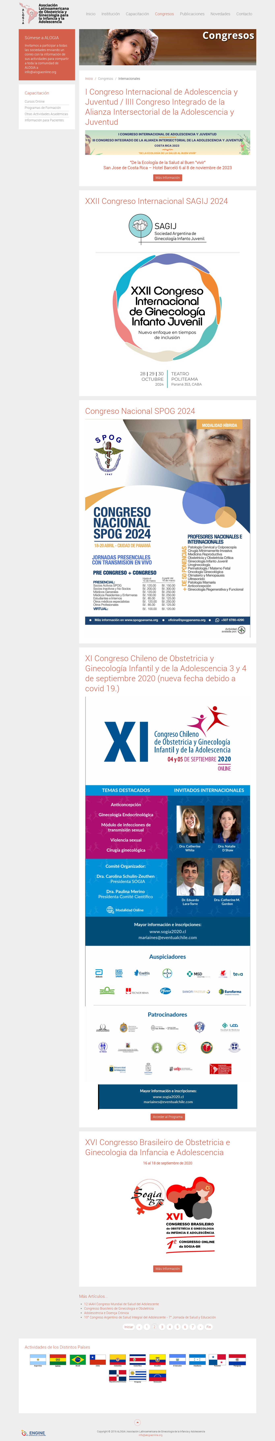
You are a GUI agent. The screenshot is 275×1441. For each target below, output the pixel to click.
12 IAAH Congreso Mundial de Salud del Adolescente (121, 1304)
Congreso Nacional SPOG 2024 (140, 411)
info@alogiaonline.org (150, 1435)
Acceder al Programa (168, 1117)
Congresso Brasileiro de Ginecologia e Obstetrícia (119, 1308)
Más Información (168, 178)
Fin (209, 1327)
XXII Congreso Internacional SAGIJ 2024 (156, 201)
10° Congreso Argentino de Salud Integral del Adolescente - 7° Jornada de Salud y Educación (150, 1317)
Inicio (89, 79)
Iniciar (128, 1327)
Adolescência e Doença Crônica (106, 1313)
